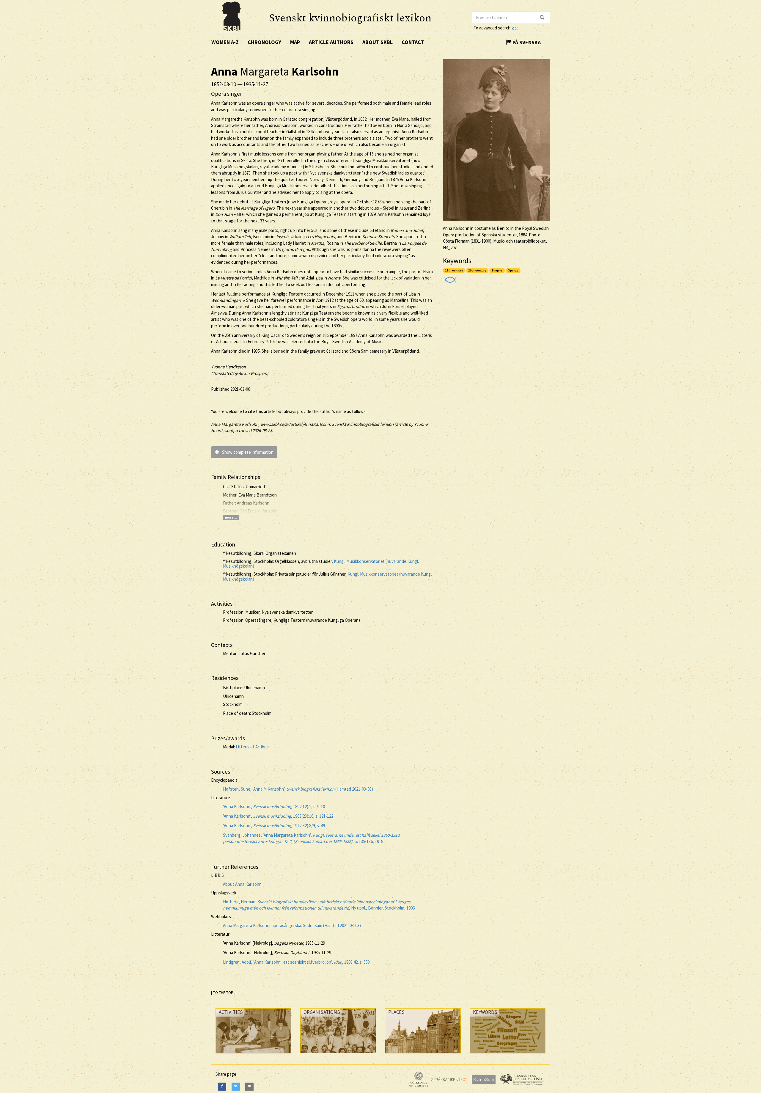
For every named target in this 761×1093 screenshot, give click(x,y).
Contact (413, 42)
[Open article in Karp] (449, 278)
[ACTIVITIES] (253, 1055)
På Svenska (526, 42)
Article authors (331, 42)
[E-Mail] (249, 1087)
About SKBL (377, 42)
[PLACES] (423, 1055)
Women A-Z (225, 42)
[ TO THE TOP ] (223, 992)
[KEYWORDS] (507, 1055)
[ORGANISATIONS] (338, 1054)
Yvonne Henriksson (228, 367)
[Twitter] (236, 1087)
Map (295, 42)
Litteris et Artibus (252, 747)
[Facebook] (222, 1087)
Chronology (264, 42)
